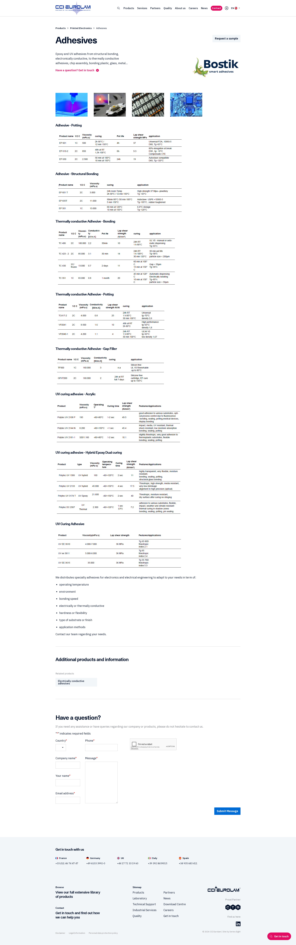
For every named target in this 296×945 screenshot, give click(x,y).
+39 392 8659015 (157, 863)
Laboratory (140, 898)
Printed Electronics (81, 28)
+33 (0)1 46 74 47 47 (67, 863)
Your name (63, 776)
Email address (65, 793)
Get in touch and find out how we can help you (78, 915)
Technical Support (144, 904)
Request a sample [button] (226, 38)
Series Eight (235, 931)
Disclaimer (60, 933)
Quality (168, 8)
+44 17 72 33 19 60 (127, 863)
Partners (155, 8)
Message (91, 758)
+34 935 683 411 (188, 863)
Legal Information (77, 933)
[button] (118, 8)
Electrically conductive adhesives (71, 682)
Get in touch (171, 916)
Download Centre (174, 904)
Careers (193, 8)
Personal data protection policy (103, 933)
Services (142, 8)
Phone (90, 740)
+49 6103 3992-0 (95, 863)
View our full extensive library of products (78, 894)
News (204, 8)
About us (180, 8)
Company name (66, 758)
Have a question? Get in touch (75, 70)
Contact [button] (216, 8)
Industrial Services (144, 910)
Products (128, 8)
